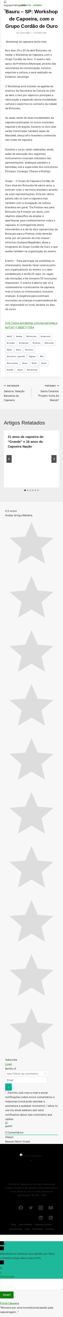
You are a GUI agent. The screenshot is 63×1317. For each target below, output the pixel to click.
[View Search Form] (49, 7)
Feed (27, 1229)
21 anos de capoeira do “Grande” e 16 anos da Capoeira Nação (25, 441)
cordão (11, 343)
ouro (44, 363)
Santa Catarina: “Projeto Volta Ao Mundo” (48, 393)
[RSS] (50, 1217)
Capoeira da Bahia (43, 1224)
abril (9, 336)
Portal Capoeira (9, 1303)
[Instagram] (40, 1207)
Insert (7, 1294)
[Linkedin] (40, 1217)
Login (8, 1064)
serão (10, 369)
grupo (32, 356)
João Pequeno (25, 1224)
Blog (13, 1224)
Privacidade (37, 1229)
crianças (23, 343)
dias (9, 349)
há (41, 356)
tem (20, 369)
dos (18, 349)
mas (24, 363)
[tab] (25, 490)
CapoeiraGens (15, 1229)
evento (29, 349)
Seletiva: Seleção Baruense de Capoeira (14, 393)
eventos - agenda (16, 356)
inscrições (12, 363)
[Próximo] (54, 459)
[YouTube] (50, 1207)
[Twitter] (30, 1207)
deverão (49, 343)
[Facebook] (20, 1207)
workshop (32, 369)
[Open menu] (56, 7)
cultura (36, 343)
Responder (7, 1276)
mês (34, 363)
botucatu (31, 336)
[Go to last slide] (9, 459)
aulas (19, 336)
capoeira (45, 336)
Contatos (49, 1229)
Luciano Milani (24, 33)
